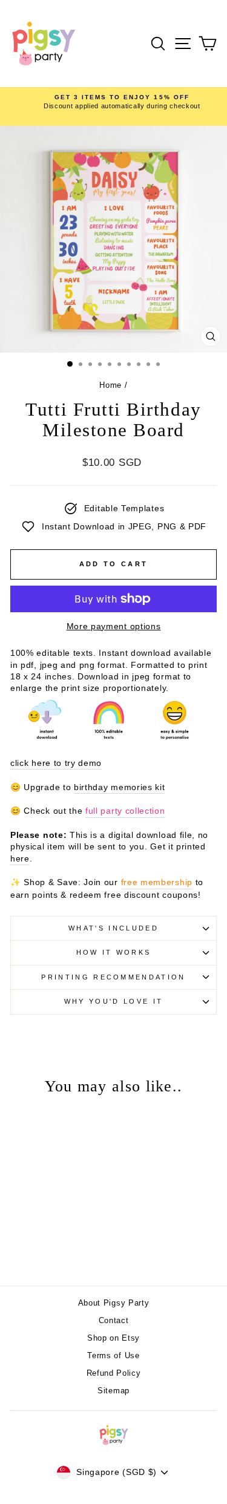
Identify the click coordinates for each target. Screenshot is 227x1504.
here (20, 858)
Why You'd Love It (113, 1001)
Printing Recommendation (113, 977)
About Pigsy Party (114, 1302)
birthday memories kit (119, 787)
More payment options (114, 626)
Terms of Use (113, 1355)
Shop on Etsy (113, 1337)
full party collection (125, 811)
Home (110, 385)
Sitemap (113, 1390)
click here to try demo (56, 763)
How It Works (113, 952)
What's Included (113, 928)
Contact (114, 1320)
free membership (156, 882)
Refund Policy (114, 1373)
